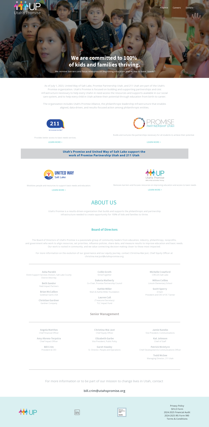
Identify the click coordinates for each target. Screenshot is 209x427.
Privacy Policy (177, 405)
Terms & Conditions (177, 418)
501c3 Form (177, 409)
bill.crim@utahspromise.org (104, 391)
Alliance (164, 7)
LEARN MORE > (55, 142)
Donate (189, 7)
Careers (177, 7)
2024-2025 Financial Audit (177, 412)
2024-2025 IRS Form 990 (177, 415)
